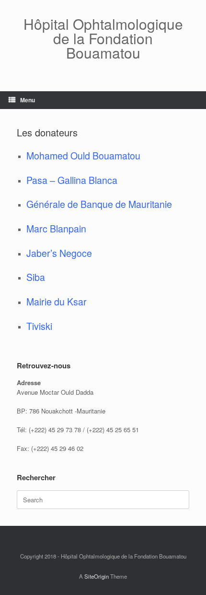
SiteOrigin (96, 576)
